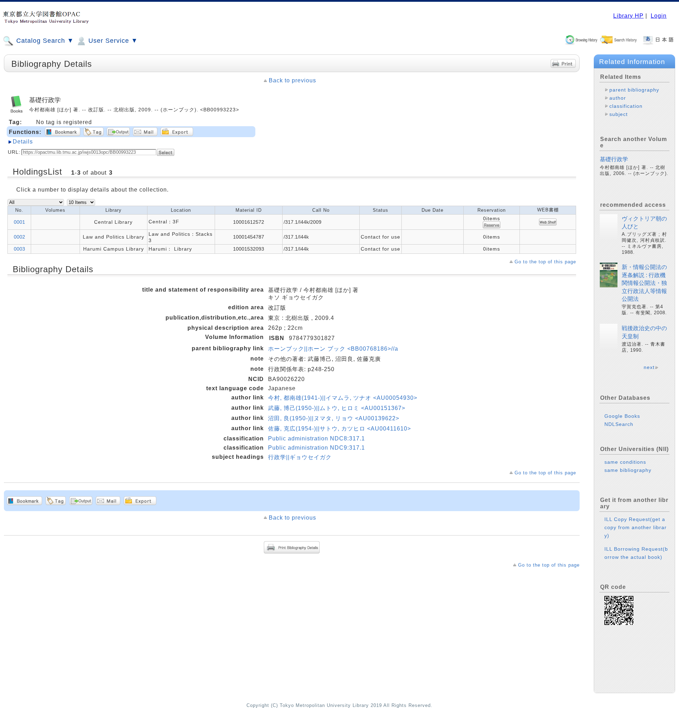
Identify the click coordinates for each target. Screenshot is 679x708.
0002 (19, 237)
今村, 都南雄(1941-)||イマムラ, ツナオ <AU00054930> (342, 398)
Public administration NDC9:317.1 (316, 448)
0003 (19, 249)
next (649, 367)
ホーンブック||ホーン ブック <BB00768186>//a (333, 349)
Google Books (622, 416)
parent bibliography (634, 90)
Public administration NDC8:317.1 (316, 438)
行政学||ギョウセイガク (300, 457)
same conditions (625, 462)
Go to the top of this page (545, 261)
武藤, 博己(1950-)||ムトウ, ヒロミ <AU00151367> (336, 408)
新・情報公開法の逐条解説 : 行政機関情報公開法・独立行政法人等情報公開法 (644, 283)
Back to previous (292, 80)
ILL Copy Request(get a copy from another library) (635, 527)
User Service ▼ (112, 40)
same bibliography (627, 470)
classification (626, 106)
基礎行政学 (614, 159)
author (617, 98)
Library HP (628, 16)
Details (23, 142)
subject (618, 114)
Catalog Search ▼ (44, 40)
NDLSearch (618, 424)
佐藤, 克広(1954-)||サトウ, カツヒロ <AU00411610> (339, 429)
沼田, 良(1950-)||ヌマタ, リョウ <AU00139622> (333, 418)
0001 (19, 222)
